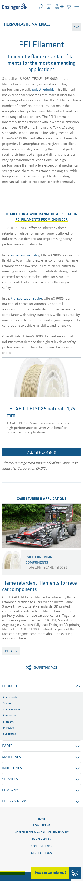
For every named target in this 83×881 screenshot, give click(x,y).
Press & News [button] (14, 801)
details (11, 651)
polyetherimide (42, 89)
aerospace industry (25, 255)
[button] (77, 6)
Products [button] (11, 686)
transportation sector (26, 298)
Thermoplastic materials (26, 24)
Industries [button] (12, 768)
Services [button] (10, 779)
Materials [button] (11, 757)
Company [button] (10, 790)
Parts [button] (7, 746)
